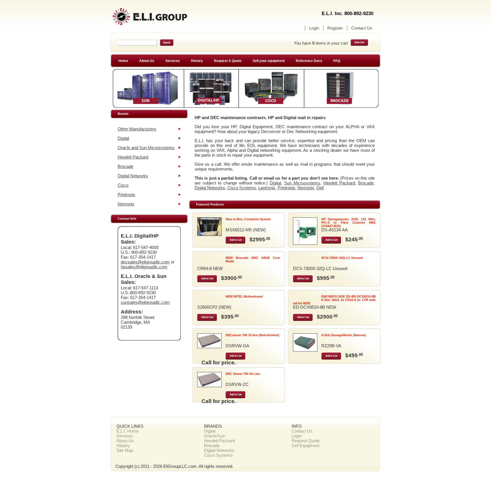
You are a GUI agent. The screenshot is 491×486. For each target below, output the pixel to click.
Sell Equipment (305, 445)
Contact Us (361, 28)
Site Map (124, 450)
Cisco (123, 185)
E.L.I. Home (127, 431)
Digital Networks (133, 175)
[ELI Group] (160, 19)
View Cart (359, 42)
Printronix (126, 194)
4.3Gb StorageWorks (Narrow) (343, 335)
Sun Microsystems (302, 182)
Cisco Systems (241, 187)
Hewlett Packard (133, 157)
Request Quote (306, 440)
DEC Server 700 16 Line (243, 373)
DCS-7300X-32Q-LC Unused (342, 257)
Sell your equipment (269, 61)
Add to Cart (236, 239)
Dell (320, 187)
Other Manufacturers (137, 128)
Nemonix (126, 204)
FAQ (336, 61)
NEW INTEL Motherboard (244, 296)
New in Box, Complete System (248, 219)
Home (123, 61)
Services (172, 61)
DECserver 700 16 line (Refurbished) (252, 335)
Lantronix (266, 187)
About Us (146, 61)
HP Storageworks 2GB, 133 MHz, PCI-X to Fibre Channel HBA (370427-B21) (348, 222)
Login (314, 28)
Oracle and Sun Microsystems (146, 147)
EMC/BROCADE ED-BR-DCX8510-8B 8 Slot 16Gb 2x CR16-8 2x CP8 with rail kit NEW (334, 300)
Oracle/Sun (214, 435)
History (197, 61)
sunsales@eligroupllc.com (145, 302)
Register (335, 28)
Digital (123, 138)
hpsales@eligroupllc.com (144, 266)
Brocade (125, 166)
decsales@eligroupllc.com (145, 261)
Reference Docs (309, 61)
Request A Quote (228, 61)
